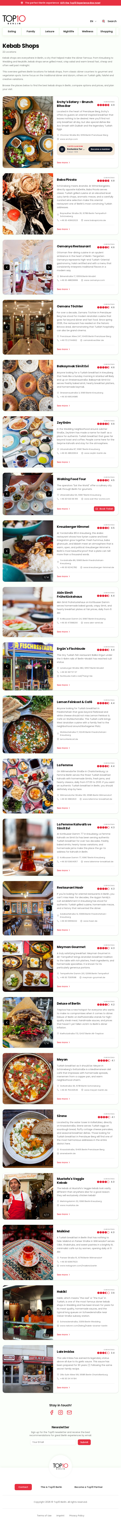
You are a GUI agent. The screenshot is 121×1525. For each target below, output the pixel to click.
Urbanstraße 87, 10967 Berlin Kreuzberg (80, 449)
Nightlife (68, 31)
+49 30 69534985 (69, 396)
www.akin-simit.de (93, 622)
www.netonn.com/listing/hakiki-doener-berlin (83, 1325)
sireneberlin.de (68, 1153)
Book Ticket (106, 508)
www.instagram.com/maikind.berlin (78, 1265)
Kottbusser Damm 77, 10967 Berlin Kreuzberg (82, 857)
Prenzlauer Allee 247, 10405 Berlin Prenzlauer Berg (85, 336)
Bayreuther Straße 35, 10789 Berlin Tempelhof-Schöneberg (83, 215)
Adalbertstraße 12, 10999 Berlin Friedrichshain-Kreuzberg (83, 915)
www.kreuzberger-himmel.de (98, 567)
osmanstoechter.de (93, 340)
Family (31, 31)
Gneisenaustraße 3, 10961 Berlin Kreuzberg (81, 392)
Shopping (106, 31)
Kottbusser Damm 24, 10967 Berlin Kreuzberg (83, 618)
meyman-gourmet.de (94, 977)
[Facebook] (51, 1412)
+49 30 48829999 (69, 280)
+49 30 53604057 (69, 861)
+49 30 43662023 (69, 220)
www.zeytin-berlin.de (95, 453)
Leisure (49, 31)
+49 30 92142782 (68, 567)
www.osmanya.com (94, 280)
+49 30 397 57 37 (68, 672)
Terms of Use (44, 1515)
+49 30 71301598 (68, 977)
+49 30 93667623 (69, 1261)
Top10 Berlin (60, 1502)
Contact (23, 1487)
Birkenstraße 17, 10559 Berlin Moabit (78, 276)
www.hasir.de (90, 920)
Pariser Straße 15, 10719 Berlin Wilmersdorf (81, 1257)
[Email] (69, 1412)
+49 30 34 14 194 (68, 1378)
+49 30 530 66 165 (69, 498)
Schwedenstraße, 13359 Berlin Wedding (80, 1321)
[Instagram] (60, 1412)
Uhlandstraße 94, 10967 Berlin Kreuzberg (80, 494)
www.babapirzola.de (95, 220)
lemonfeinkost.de (69, 739)
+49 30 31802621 (68, 799)
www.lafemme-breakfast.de (97, 799)
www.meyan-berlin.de (95, 1089)
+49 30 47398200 (69, 622)
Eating (12, 31)
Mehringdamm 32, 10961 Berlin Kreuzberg (81, 1201)
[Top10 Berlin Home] (60, 1466)
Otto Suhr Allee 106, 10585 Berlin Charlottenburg (84, 1374)
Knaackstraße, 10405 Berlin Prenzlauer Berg (82, 1149)
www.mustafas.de (69, 1205)
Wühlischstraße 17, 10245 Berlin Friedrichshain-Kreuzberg (83, 734)
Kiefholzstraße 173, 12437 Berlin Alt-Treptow (82, 1033)
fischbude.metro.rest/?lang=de (76, 675)
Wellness (87, 31)
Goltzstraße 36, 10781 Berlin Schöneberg (80, 1085)
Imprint (60, 1515)
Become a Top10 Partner (89, 1487)
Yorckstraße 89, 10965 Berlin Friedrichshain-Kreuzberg (82, 562)
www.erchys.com (69, 139)
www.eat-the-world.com (97, 498)
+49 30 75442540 (69, 1089)
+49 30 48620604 (69, 453)
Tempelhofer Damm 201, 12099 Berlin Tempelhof (84, 973)
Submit (84, 1442)
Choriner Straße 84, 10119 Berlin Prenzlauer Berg (84, 135)
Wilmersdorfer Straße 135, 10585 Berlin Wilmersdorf (86, 795)
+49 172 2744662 (68, 340)
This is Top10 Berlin (51, 1487)
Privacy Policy (76, 1515)
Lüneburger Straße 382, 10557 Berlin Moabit (82, 667)
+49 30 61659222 (68, 920)
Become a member (100, 149)
